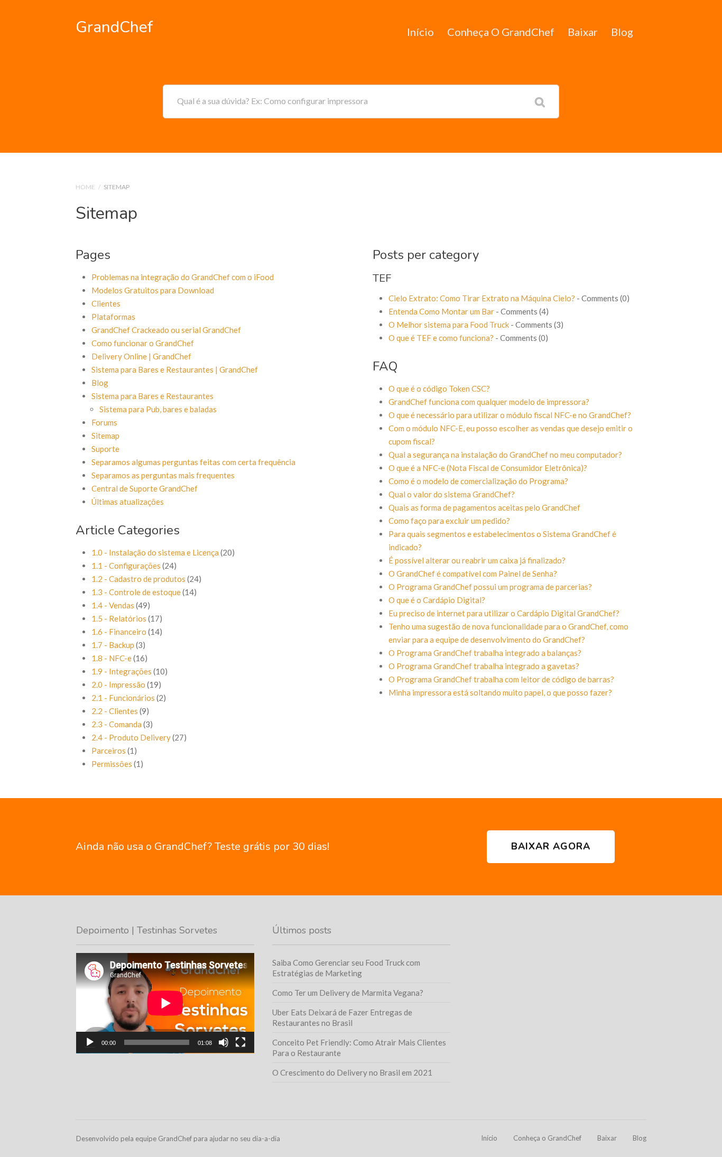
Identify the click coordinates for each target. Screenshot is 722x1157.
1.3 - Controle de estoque (136, 592)
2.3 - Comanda (116, 724)
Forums (104, 422)
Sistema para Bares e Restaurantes (152, 396)
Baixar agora (550, 846)
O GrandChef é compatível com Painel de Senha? (472, 573)
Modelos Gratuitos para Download (152, 290)
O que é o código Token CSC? (439, 388)
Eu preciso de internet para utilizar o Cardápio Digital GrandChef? (503, 613)
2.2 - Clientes (114, 711)
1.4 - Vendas (112, 605)
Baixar (583, 31)
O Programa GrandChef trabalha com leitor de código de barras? (501, 679)
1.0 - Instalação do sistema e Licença (155, 552)
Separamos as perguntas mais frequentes (163, 475)
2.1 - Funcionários (123, 697)
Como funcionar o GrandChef (142, 343)
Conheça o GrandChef (500, 31)
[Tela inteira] (240, 1042)
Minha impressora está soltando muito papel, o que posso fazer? (500, 692)
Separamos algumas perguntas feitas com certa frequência (193, 462)
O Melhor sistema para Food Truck (448, 324)
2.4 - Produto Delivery (131, 737)
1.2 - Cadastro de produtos (138, 579)
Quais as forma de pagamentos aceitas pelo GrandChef (484, 507)
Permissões (111, 764)
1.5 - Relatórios (118, 618)
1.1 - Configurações (126, 565)
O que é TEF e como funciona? (441, 338)
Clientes (106, 303)
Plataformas (113, 316)
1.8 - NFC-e (111, 658)
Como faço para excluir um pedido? (449, 520)
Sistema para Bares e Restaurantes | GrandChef (174, 369)
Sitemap (105, 435)
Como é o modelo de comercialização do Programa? (478, 481)
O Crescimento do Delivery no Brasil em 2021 (352, 1072)
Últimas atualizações (127, 501)
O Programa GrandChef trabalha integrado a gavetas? (483, 666)
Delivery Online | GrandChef (141, 356)
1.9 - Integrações (121, 671)
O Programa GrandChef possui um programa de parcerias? (490, 586)
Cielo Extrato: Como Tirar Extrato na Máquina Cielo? (481, 298)
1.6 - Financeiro (118, 631)
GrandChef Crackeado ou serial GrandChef (166, 330)
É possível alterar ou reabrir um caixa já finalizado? (477, 560)
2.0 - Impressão (118, 684)
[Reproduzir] (90, 1042)
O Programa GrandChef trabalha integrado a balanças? (484, 653)
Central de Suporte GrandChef (144, 488)
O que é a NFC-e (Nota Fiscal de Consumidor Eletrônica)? (487, 468)
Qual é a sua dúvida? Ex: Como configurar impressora (272, 101)
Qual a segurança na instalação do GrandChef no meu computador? (505, 454)
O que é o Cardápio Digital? (436, 600)
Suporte (105, 448)
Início (420, 31)
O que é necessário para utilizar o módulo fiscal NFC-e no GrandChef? (509, 415)
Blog (622, 31)
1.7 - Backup (112, 645)
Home (85, 187)
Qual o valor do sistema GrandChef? (451, 494)
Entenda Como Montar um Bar (441, 311)
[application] (165, 1003)
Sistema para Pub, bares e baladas (158, 409)
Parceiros (108, 750)
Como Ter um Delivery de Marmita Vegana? (347, 992)
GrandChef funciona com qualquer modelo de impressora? (488, 401)
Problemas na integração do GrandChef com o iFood (182, 277)
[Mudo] (223, 1042)
